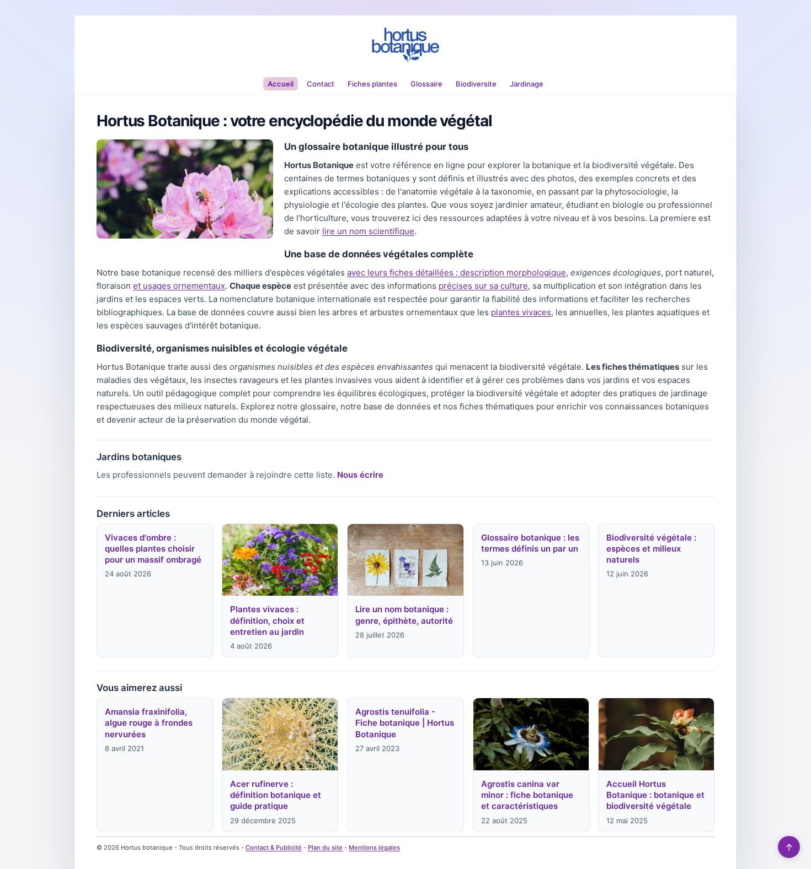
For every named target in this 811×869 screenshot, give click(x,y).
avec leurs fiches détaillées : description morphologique (456, 272)
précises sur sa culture (483, 285)
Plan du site (325, 847)
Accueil (281, 83)
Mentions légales (374, 847)
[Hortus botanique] (405, 45)
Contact (320, 83)
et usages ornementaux (179, 285)
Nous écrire (360, 474)
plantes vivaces (521, 312)
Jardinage (526, 83)
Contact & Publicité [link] (274, 847)
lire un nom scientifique (368, 231)
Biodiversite (476, 83)
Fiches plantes (372, 83)
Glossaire (426, 83)
